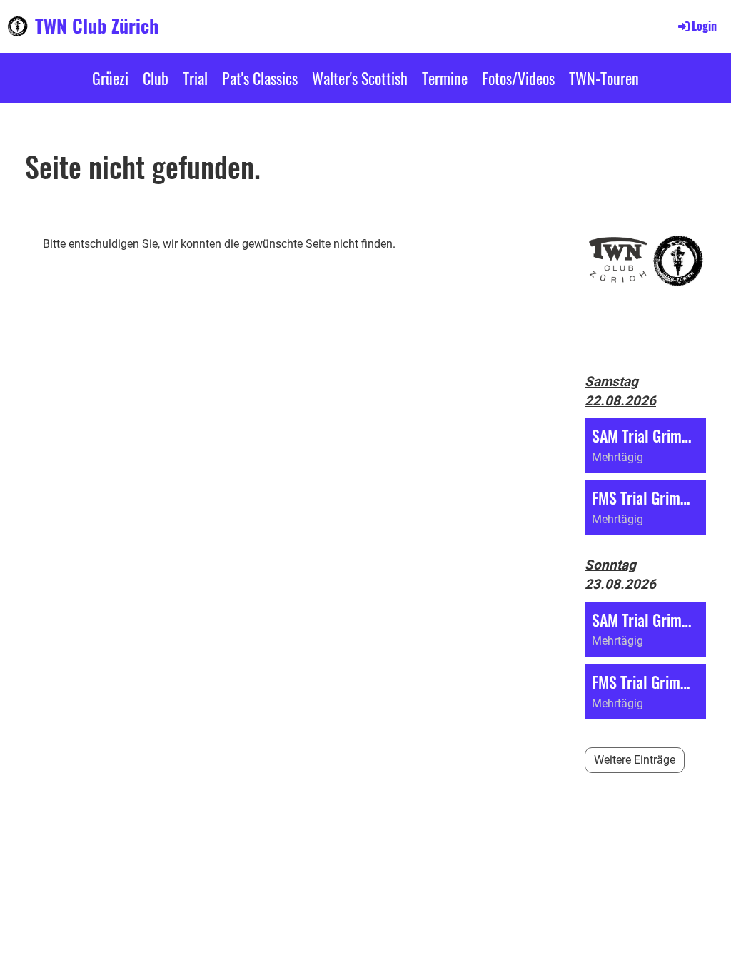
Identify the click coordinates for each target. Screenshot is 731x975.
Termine (445, 77)
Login (704, 25)
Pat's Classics (260, 77)
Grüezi (110, 77)
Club (155, 77)
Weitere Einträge (634, 760)
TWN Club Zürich (96, 26)
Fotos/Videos (518, 77)
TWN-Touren (604, 77)
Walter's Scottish (360, 77)
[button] (645, 445)
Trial (195, 77)
